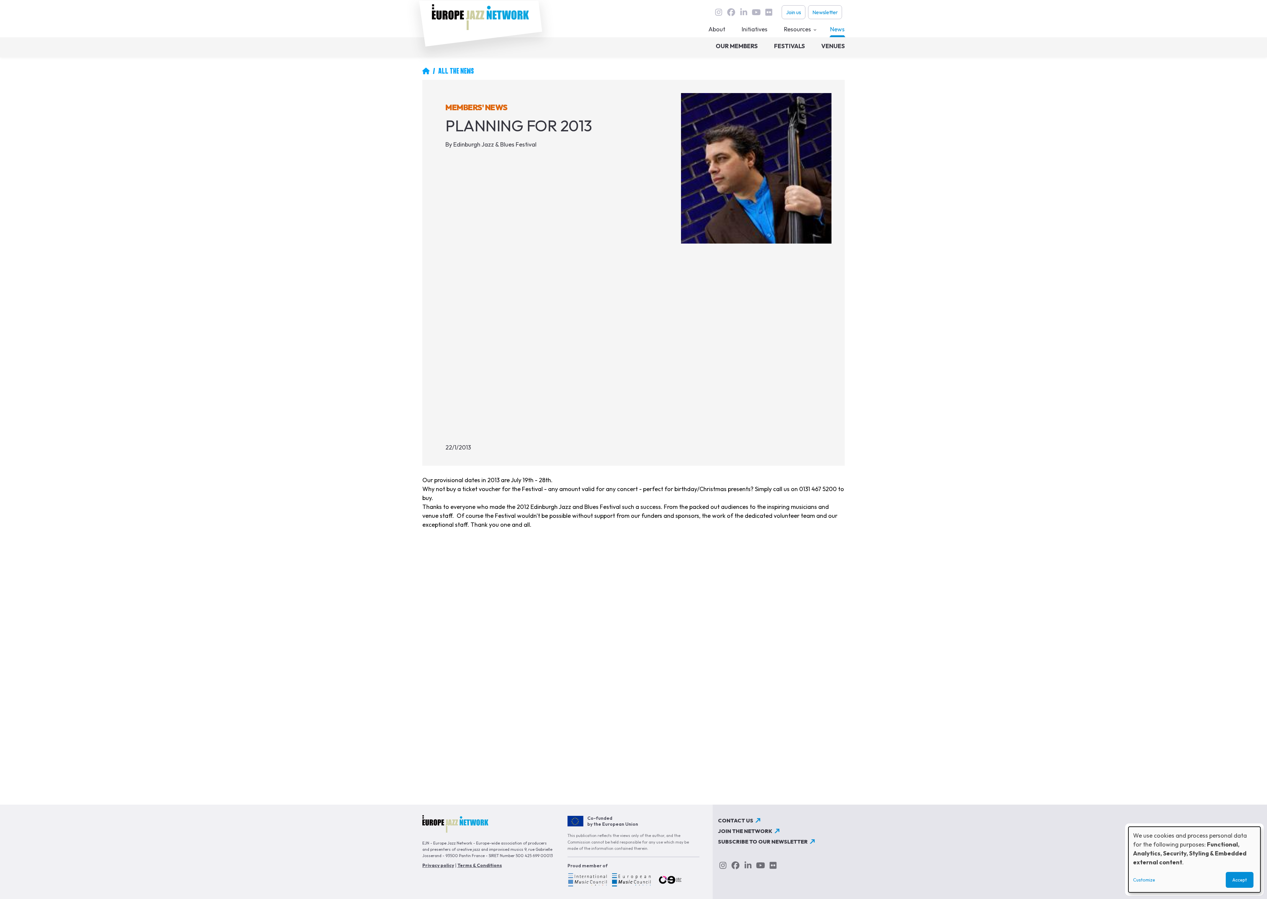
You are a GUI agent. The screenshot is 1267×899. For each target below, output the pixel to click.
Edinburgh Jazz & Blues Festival (494, 144)
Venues (833, 46)
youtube (756, 12)
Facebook (731, 12)
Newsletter (825, 12)
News (837, 29)
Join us (793, 12)
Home (426, 71)
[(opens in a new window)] (587, 880)
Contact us (735, 820)
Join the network (745, 831)
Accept (1239, 880)
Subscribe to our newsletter (763, 841)
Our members (737, 46)
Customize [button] (1144, 880)
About (716, 29)
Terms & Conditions (479, 865)
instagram (719, 12)
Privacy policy (438, 865)
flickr (769, 12)
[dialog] (1194, 859)
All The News (456, 71)
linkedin (744, 12)
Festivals (789, 46)
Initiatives (754, 29)
